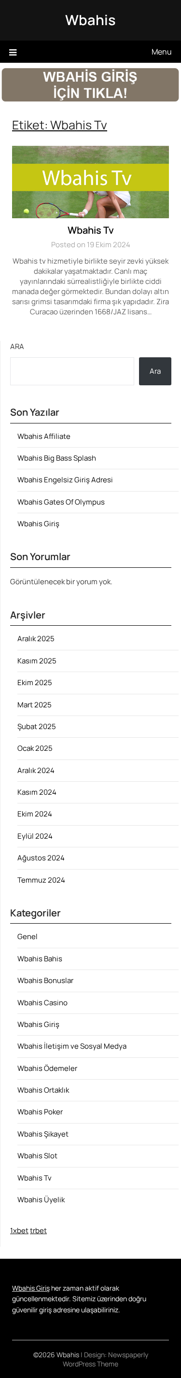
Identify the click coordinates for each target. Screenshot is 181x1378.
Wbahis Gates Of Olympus (61, 502)
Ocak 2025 (35, 748)
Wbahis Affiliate (43, 436)
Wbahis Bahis (39, 959)
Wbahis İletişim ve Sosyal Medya (71, 1046)
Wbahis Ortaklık (43, 1090)
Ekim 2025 (34, 682)
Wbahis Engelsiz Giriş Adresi (65, 480)
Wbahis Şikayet (43, 1134)
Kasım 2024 (36, 792)
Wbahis (90, 19)
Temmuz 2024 (41, 880)
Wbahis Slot (37, 1156)
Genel (27, 936)
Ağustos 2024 (41, 858)
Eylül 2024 (35, 836)
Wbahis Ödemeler (47, 1068)
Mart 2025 (34, 705)
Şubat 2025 (36, 726)
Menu (162, 51)
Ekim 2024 (34, 814)
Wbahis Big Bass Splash (56, 458)
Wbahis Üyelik (41, 1200)
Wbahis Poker (40, 1112)
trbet (38, 1230)
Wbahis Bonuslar (45, 980)
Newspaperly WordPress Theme (105, 1359)
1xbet (19, 1230)
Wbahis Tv (91, 230)
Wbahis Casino (42, 1003)
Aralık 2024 (36, 770)
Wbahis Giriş (38, 524)
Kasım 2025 (36, 661)
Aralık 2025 (36, 638)
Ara (17, 346)
